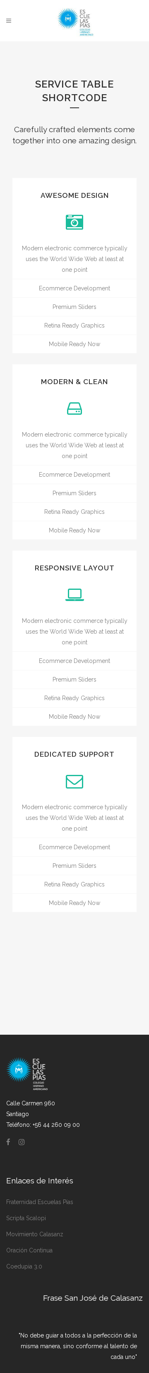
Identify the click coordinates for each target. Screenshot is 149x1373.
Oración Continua (29, 1250)
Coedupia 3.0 (24, 1266)
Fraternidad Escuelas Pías (39, 1202)
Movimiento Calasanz (34, 1234)
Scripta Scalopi (26, 1218)
